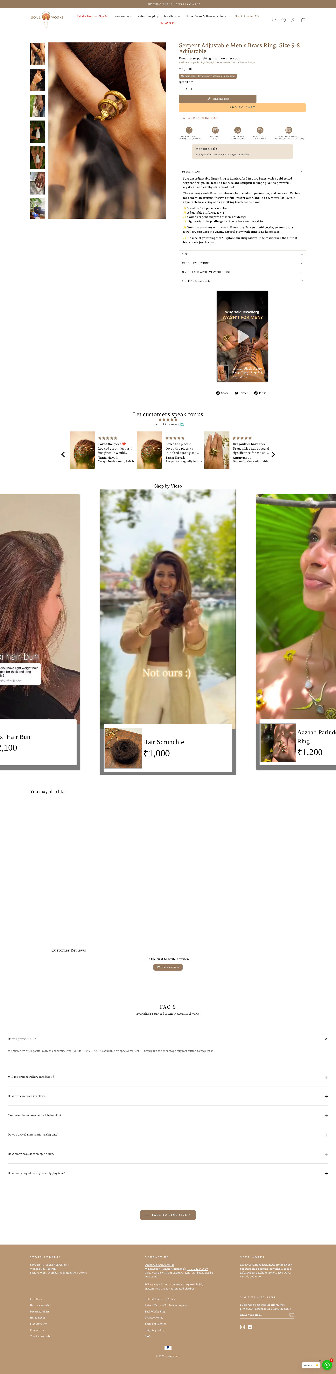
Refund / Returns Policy (160, 1299)
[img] (168, 419)
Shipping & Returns (196, 280)
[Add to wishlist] (91, 808)
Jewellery (170, 16)
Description (191, 171)
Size (185, 254)
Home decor (37, 1317)
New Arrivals (123, 16)
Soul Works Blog (155, 1311)
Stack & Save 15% (247, 16)
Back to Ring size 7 (171, 1215)
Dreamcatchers (39, 1311)
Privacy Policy (154, 1317)
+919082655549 (197, 1268)
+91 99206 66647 (192, 1284)
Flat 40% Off (168, 23)
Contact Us (37, 1330)
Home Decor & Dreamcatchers (206, 16)
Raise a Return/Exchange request (166, 1305)
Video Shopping (147, 16)
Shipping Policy (155, 1330)
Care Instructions (195, 263)
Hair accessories (40, 1305)
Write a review (168, 967)
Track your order (41, 1336)
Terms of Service (155, 1323)
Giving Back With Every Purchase (206, 272)
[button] (242, 336)
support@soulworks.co (159, 1264)
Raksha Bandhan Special (92, 16)
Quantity (186, 82)
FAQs (148, 1336)
